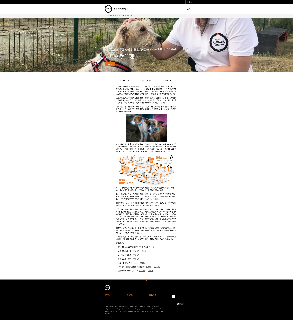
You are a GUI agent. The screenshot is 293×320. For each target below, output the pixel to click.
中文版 (152, 247)
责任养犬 (168, 80)
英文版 (144, 251)
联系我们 (130, 295)
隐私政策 (152, 295)
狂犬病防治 (146, 80)
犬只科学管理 (125, 80)
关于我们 (108, 295)
